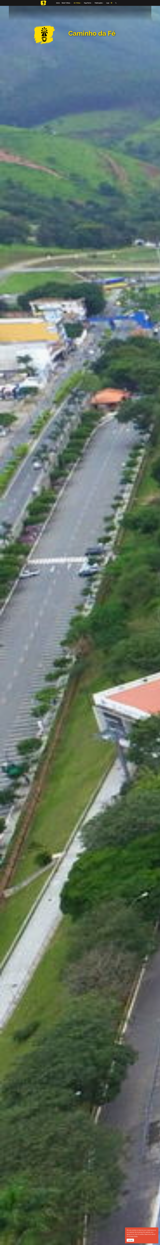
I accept (130, 1240)
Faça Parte (87, 3)
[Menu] (111, 3)
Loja (107, 3)
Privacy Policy (133, 1236)
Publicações (99, 3)
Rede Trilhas (66, 3)
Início (58, 3)
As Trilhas (77, 3)
